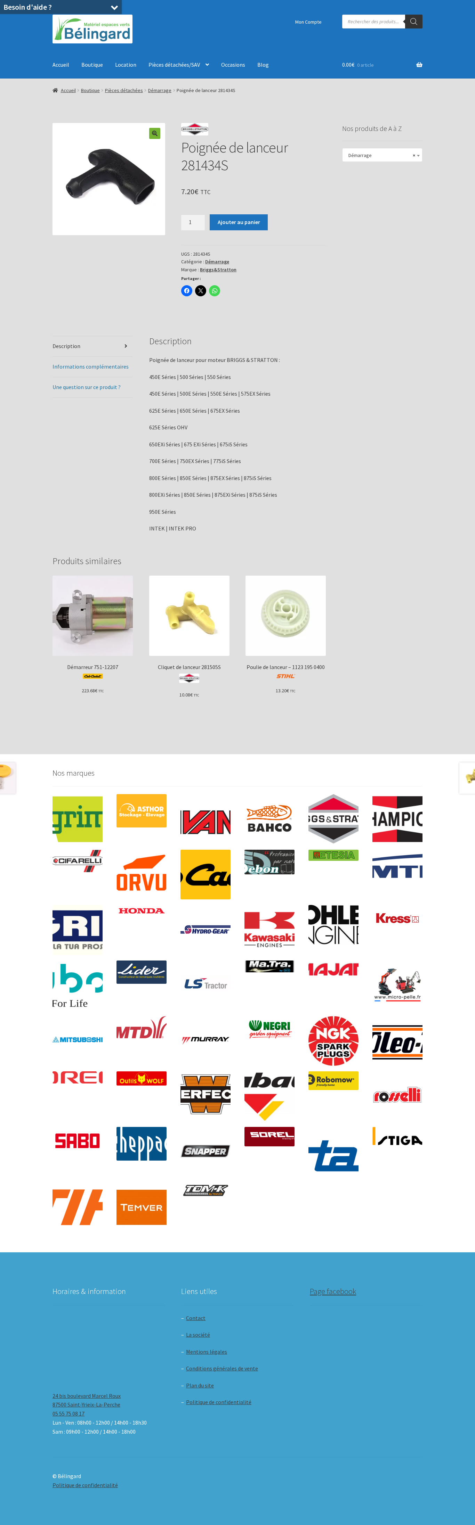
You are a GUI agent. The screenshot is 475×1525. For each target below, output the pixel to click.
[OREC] (78, 1077)
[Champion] (397, 819)
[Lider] (141, 972)
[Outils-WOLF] (141, 1078)
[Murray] (205, 1041)
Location (125, 64)
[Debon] (269, 862)
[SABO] (78, 1141)
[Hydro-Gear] (205, 930)
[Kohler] (333, 925)
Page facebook (333, 1291)
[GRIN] (78, 930)
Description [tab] (66, 346)
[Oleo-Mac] (397, 1039)
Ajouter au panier (239, 222)
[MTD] (141, 1027)
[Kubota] (78, 986)
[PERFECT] (205, 1094)
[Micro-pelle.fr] (397, 986)
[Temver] (141, 1207)
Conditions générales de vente (222, 1368)
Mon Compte (308, 22)
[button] (154, 133)
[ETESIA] (333, 855)
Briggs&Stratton (218, 269)
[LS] (205, 986)
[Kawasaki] (269, 930)
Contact (196, 1317)
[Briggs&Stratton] (333, 819)
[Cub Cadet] (205, 875)
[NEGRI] (269, 1027)
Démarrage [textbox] (380, 155)
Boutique (92, 64)
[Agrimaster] (78, 819)
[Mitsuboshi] (78, 1040)
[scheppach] (141, 1144)
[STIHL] (78, 1207)
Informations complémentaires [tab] (91, 366)
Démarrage (159, 90)
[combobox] (382, 155)
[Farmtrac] (397, 875)
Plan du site (200, 1385)
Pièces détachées (124, 90)
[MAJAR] (333, 969)
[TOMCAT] (205, 1191)
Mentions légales (206, 1351)
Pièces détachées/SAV (174, 64)
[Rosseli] (397, 1096)
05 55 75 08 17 (68, 1413)
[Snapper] (205, 1152)
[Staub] (333, 1149)
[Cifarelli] (78, 861)
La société (198, 1334)
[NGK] (333, 1041)
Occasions (233, 64)
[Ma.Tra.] (269, 966)
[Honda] (141, 910)
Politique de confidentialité (218, 1402)
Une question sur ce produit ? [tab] (87, 387)
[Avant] (205, 819)
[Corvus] (141, 875)
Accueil (61, 64)
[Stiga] (397, 1136)
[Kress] (397, 918)
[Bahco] (269, 819)
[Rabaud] (269, 1096)
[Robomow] (333, 1080)
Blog (263, 64)
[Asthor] (141, 810)
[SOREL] (269, 1136)
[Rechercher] (413, 21)
